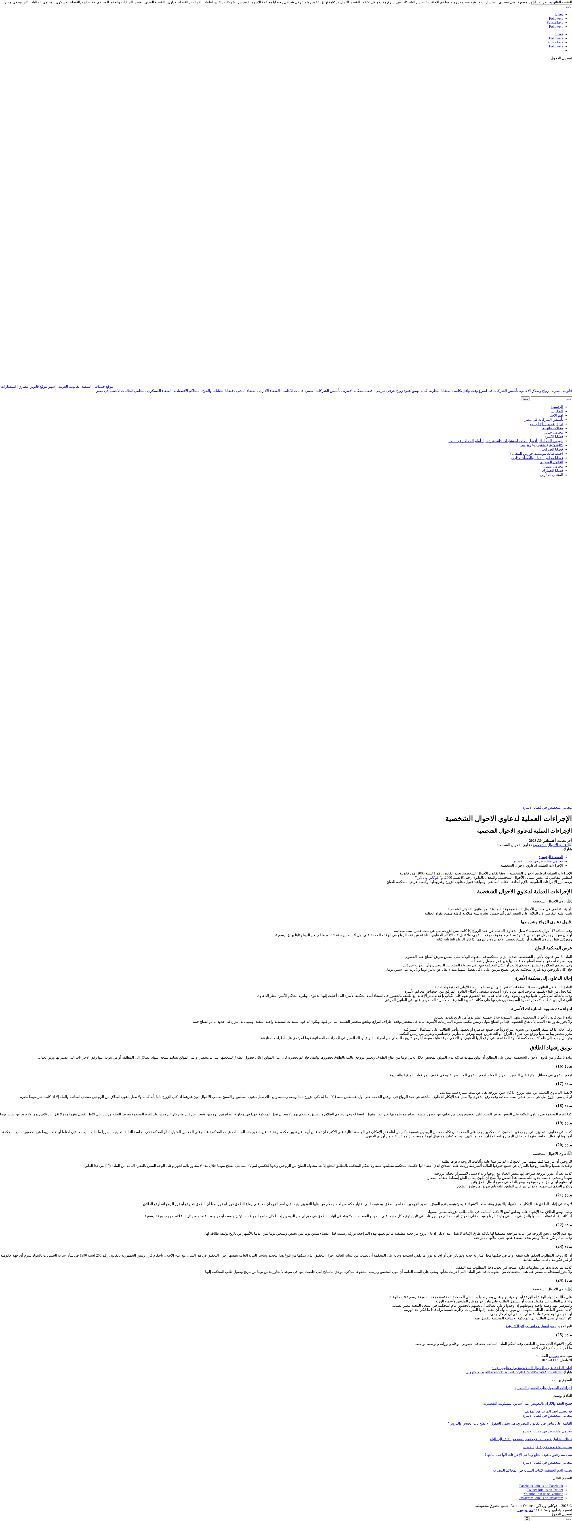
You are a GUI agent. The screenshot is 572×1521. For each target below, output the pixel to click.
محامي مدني (553, 466)
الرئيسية (557, 407)
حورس (554, 1356)
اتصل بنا (557, 411)
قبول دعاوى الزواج (505, 1368)
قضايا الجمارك (552, 470)
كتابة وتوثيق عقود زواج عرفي (541, 445)
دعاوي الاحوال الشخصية (537, 1368)
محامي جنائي (553, 432)
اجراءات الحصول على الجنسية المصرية (543, 1388)
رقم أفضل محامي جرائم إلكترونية (531, 1326)
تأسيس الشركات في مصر (544, 419)
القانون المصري (551, 462)
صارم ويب (525, 1510)
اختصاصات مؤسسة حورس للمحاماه (536, 453)
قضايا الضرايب (552, 449)
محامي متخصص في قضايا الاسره (547, 807)
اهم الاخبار (555, 415)
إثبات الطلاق (563, 1368)
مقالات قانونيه (552, 428)
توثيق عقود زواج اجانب (546, 424)
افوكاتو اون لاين (428, 877)
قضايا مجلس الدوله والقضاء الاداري (537, 458)
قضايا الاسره (554, 436)
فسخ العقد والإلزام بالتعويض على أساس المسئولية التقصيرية (527, 1403)
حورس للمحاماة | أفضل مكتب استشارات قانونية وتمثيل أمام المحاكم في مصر (505, 441)
